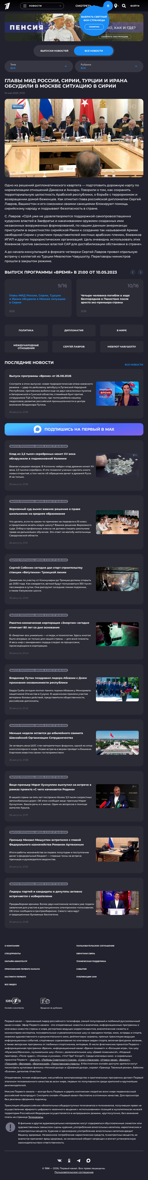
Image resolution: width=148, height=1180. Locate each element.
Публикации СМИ (86, 976)
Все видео (11, 984)
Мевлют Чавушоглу (122, 346)
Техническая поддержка (91, 961)
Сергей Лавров (74, 346)
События (81, 969)
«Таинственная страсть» (65, 1063)
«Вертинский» (41, 1063)
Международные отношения (26, 347)
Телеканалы (35, 1117)
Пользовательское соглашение (95, 946)
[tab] (54, 51)
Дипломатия (73, 330)
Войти (135, 5)
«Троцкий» (11, 1063)
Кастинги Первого (15, 976)
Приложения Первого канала (22, 969)
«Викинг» (124, 1059)
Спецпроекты (13, 953)
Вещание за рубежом (51, 1008)
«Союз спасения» (88, 1059)
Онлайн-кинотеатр (16, 961)
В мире (122, 330)
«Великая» (24, 1063)
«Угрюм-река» (109, 1059)
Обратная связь (85, 953)
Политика (26, 330)
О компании (12, 946)
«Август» (35, 1059)
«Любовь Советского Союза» (59, 1059)
